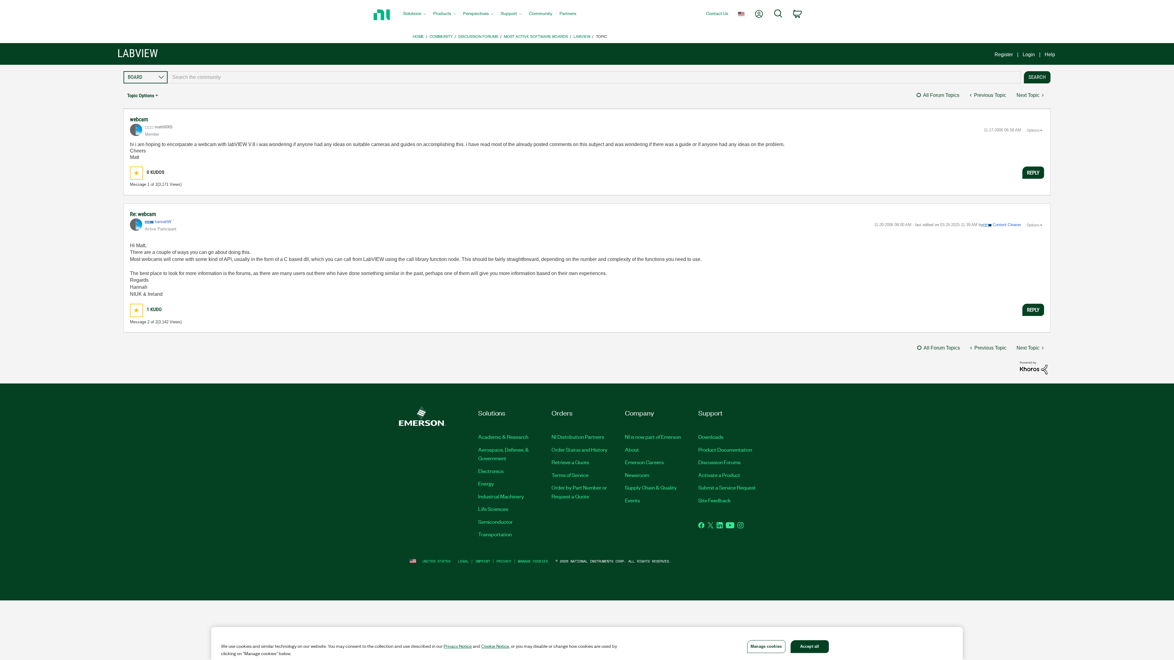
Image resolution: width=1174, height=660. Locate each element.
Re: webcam (143, 214)
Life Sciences (493, 508)
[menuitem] (415, 15)
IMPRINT (482, 561)
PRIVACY (504, 561)
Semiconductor (495, 521)
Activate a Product (719, 474)
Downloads (710, 436)
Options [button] (1033, 130)
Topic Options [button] (140, 95)
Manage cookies (533, 561)
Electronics (491, 471)
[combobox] (594, 77)
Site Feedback (714, 500)
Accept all (809, 646)
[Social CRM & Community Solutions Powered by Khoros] (1033, 367)
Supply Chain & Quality (651, 487)
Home (418, 36)
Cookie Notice (495, 646)
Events (632, 500)
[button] (136, 173)
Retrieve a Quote (570, 462)
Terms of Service (570, 474)
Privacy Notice (458, 646)
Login (1029, 54)
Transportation (495, 534)
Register (1004, 54)
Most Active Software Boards (536, 36)
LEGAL (463, 561)
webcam (139, 119)
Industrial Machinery (501, 496)
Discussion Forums (478, 36)
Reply (1033, 173)
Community (441, 36)
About (632, 449)
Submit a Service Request (727, 487)
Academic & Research (503, 436)
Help (1050, 54)
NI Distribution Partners (578, 436)
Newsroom (637, 474)
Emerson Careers (644, 462)
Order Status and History (579, 449)
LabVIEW (582, 36)
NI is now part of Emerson (653, 436)
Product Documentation (725, 449)
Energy (486, 483)
